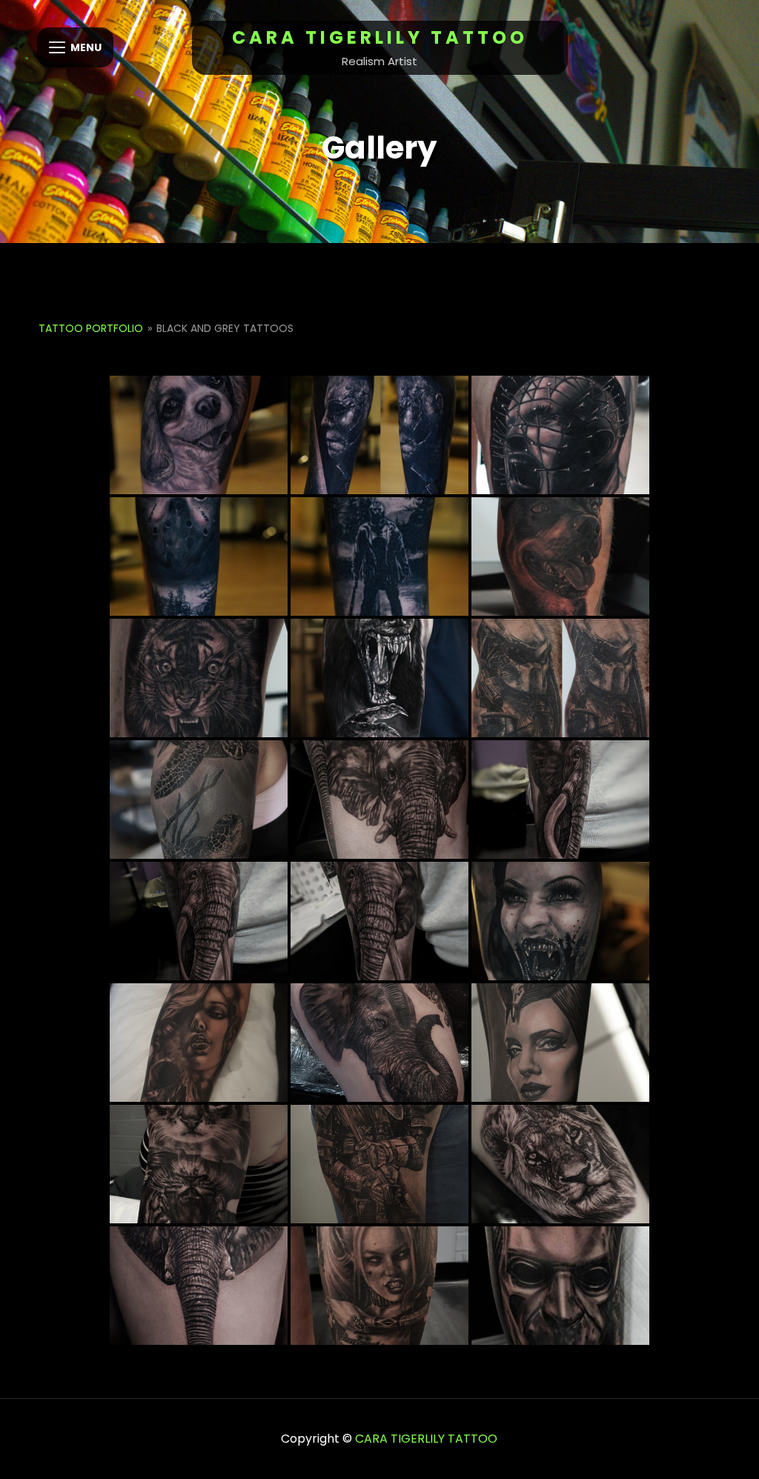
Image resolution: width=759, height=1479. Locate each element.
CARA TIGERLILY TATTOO (380, 37)
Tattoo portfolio (91, 328)
